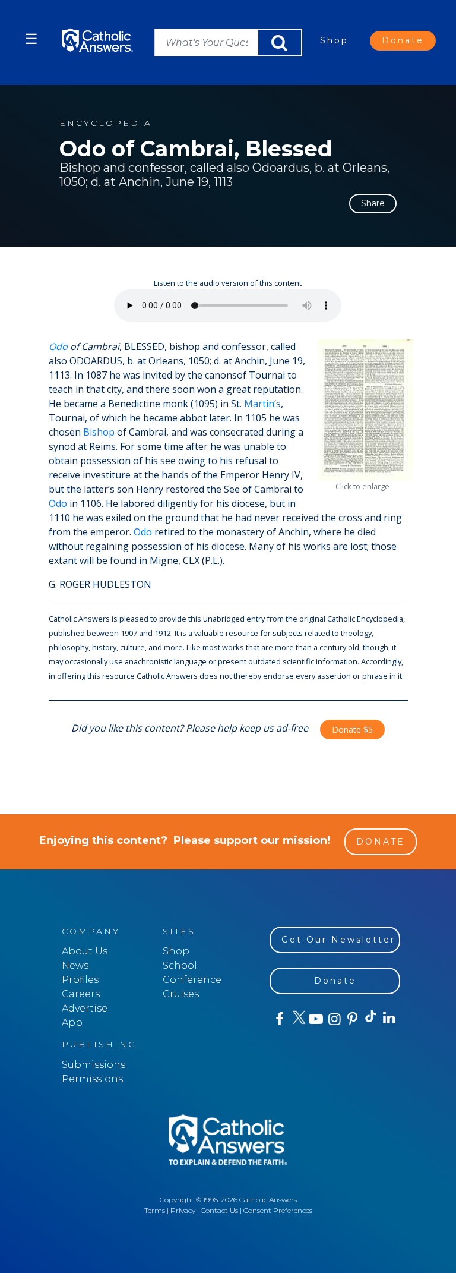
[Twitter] (297, 1019)
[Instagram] (333, 1019)
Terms (154, 1210)
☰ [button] (31, 39)
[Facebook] (279, 1019)
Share (373, 203)
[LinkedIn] (388, 1018)
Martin (259, 403)
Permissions (92, 1079)
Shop (334, 40)
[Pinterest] (352, 1019)
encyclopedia (105, 123)
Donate (403, 40)
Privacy (182, 1210)
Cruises (181, 994)
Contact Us (219, 1210)
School (180, 965)
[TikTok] (370, 1019)
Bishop (99, 432)
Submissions (93, 1064)
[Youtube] (315, 1019)
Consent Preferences (277, 1210)
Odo (58, 346)
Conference (192, 979)
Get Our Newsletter (338, 939)
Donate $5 (352, 729)
